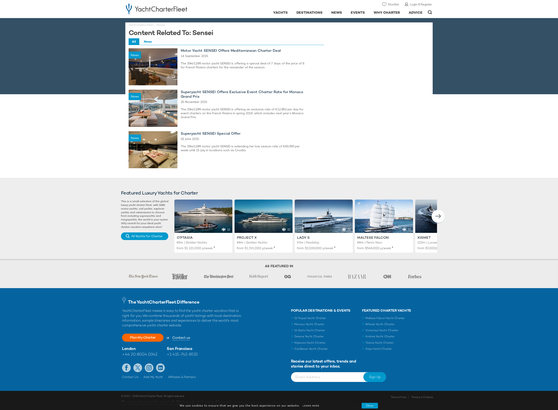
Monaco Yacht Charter (309, 324)
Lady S (303, 237)
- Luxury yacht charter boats (170, 8)
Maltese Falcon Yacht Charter (385, 318)
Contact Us (130, 377)
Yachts (280, 12)
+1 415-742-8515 (182, 354)
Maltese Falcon (373, 237)
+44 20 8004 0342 (139, 354)
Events (358, 12)
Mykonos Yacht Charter (309, 342)
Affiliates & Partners (182, 377)
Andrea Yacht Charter (380, 336)
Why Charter (387, 12)
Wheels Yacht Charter (380, 324)
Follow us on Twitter (137, 367)
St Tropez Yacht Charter (310, 318)
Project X (247, 237)
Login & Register (421, 4)
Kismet (424, 237)
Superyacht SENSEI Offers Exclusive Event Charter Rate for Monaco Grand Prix (242, 94)
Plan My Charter (143, 337)
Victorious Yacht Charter (381, 330)
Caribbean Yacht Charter (311, 349)
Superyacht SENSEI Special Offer (210, 133)
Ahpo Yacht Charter (378, 349)
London (129, 348)
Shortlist (393, 4)
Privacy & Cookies (422, 397)
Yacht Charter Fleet (141, 25)
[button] (438, 216)
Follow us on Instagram (149, 367)
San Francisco (179, 348)
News (336, 12)
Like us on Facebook (126, 367)
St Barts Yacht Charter (309, 330)
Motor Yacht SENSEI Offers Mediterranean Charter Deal (231, 50)
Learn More (311, 405)
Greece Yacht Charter (309, 336)
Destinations (309, 12)
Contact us (181, 337)
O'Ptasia (185, 237)
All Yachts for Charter (147, 236)
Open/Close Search (430, 12)
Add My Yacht (153, 377)
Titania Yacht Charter (379, 342)
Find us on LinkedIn (160, 367)
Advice (415, 12)
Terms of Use (398, 397)
